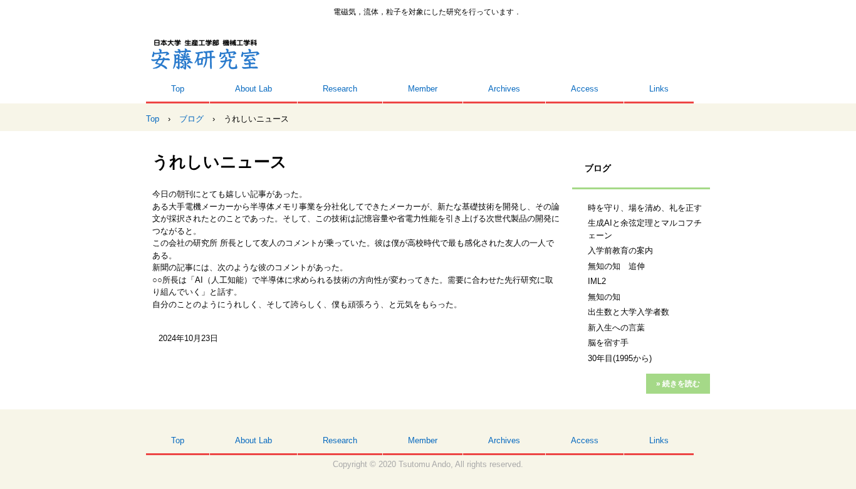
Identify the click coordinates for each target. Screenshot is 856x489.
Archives (504, 88)
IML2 (597, 281)
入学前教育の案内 (620, 250)
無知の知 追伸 (616, 266)
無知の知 (604, 297)
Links (659, 88)
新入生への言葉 (616, 327)
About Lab (253, 88)
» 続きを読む (678, 383)
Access (584, 88)
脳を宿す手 (608, 342)
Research (340, 88)
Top (177, 88)
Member (422, 88)
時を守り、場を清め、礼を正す (645, 208)
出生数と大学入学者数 (628, 312)
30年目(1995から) (620, 358)
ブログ (598, 168)
